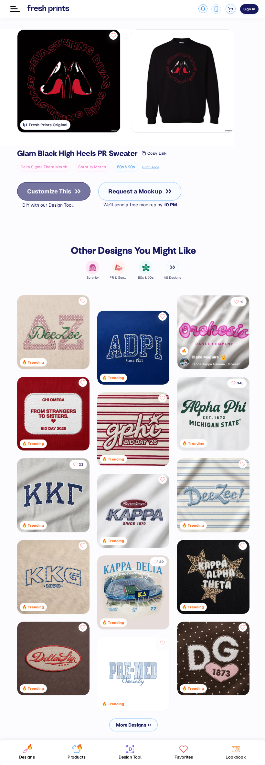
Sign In (249, 9)
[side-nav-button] (15, 9)
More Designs (131, 725)
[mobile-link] (216, 9)
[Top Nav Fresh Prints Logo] (48, 9)
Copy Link (156, 153)
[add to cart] (231, 9)
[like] (113, 35)
